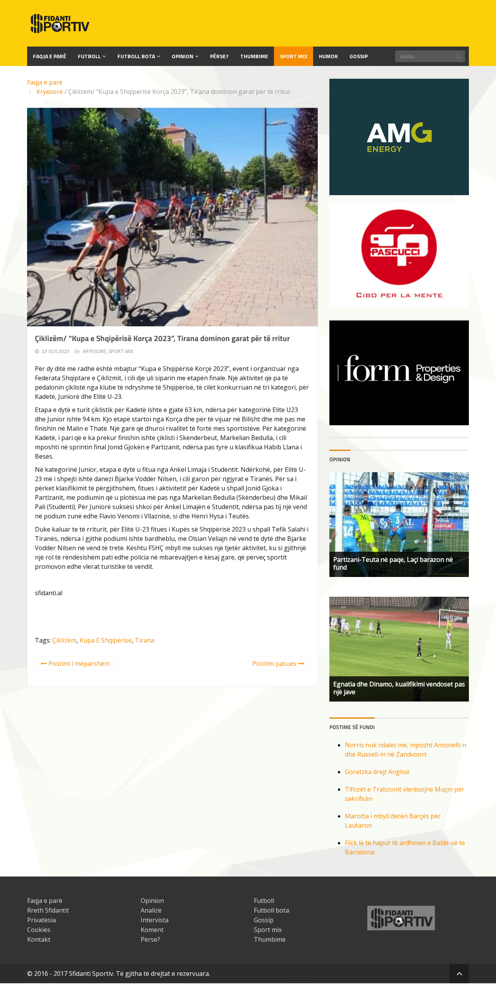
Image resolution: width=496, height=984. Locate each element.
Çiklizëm (64, 640)
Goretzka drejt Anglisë (377, 771)
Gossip (359, 56)
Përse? (219, 56)
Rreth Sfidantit (48, 910)
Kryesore (49, 91)
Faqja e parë (44, 82)
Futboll (89, 56)
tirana (144, 640)
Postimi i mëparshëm (78, 663)
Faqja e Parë (49, 56)
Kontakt (38, 939)
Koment (152, 929)
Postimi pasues (275, 663)
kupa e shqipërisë (105, 640)
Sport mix (293, 56)
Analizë (151, 910)
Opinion (182, 56)
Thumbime (254, 56)
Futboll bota (136, 56)
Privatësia (41, 920)
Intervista (155, 920)
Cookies (38, 929)
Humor (328, 56)
